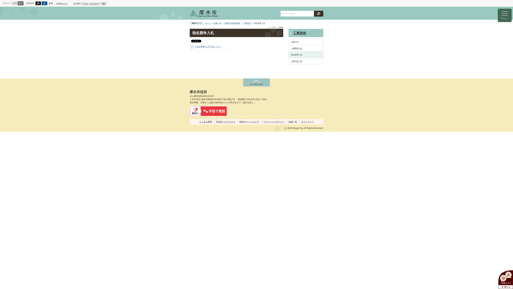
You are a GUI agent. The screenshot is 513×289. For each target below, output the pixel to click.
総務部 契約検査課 (232, 23)
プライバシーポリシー (274, 122)
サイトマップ (307, 122)
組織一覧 (217, 23)
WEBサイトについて (249, 122)
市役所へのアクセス (225, 122)
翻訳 (104, 4)
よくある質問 (205, 122)
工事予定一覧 (296, 61)
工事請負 (247, 23)
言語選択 (77, 4)
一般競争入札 (296, 48)
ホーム (208, 23)
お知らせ (295, 42)
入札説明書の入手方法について (208, 46)
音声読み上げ (62, 4)
